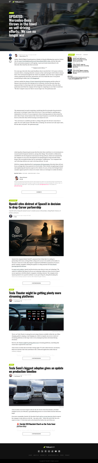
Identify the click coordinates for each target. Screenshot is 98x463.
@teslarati (70, 76)
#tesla (73, 78)
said (37, 124)
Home (30, 455)
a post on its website (18, 269)
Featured (25, 173)
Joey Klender (17, 301)
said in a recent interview (46, 416)
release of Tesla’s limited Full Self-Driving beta (37, 81)
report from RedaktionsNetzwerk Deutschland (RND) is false (34, 61)
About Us (36, 455)
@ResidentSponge (18, 185)
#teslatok (77, 78)
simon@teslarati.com (44, 184)
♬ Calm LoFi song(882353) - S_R (75, 79)
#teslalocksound (83, 78)
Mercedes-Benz (32, 173)
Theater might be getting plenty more (29, 342)
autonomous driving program (42, 164)
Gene (15, 216)
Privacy (67, 455)
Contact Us (43, 455)
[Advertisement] (39, 100)
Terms (62, 455)
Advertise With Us (53, 455)
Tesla (38, 173)
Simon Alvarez (23, 56)
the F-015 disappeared (33, 78)
